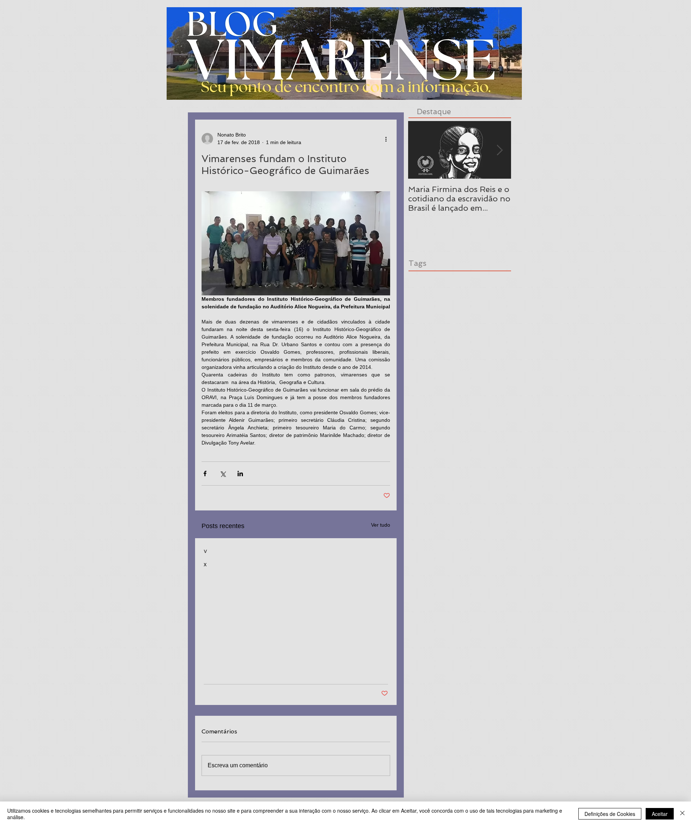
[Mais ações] (385, 138)
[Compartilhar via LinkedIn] (240, 473)
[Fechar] (682, 813)
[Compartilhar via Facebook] (205, 473)
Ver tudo (380, 525)
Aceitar (660, 813)
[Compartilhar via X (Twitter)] (222, 473)
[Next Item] (499, 150)
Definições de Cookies (609, 813)
